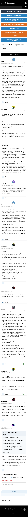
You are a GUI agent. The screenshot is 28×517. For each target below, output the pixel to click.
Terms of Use (5, 510)
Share (14, 491)
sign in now (9, 477)
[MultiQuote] (3, 102)
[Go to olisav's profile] (13, 59)
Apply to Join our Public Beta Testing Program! (14, 20)
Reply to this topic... (9, 484)
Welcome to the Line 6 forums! (14, 11)
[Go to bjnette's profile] (13, 307)
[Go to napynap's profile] (13, 425)
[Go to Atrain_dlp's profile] (13, 181)
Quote (6, 102)
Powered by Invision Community (14, 514)
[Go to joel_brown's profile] (13, 288)
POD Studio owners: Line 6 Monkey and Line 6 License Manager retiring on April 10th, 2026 (14, 34)
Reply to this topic (14, 54)
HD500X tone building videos (14, 15)
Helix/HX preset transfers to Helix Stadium (14, 24)
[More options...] (24, 63)
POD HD (13, 50)
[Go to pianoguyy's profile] (13, 107)
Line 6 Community (8, 3)
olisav (4, 48)
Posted (7, 63)
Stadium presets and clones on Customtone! (14, 40)
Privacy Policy (9, 509)
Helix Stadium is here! (14, 28)
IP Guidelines (14, 509)
